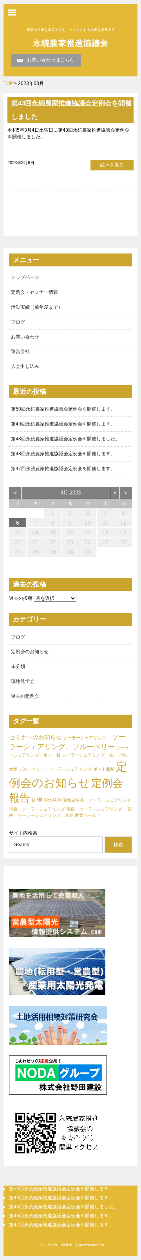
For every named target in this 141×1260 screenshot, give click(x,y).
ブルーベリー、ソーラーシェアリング (55, 769)
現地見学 (52, 800)
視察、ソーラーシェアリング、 (96, 809)
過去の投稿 (21, 598)
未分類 (18, 666)
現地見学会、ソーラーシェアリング (96, 800)
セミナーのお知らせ (35, 737)
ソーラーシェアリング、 (86, 737)
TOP (8, 83)
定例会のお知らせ (30, 651)
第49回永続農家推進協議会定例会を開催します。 (63, 424)
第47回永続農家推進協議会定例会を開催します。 (63, 468)
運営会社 (20, 351)
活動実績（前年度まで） (37, 307)
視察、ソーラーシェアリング (37, 809)
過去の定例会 (25, 696)
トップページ (25, 277)
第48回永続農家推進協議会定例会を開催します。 (63, 453)
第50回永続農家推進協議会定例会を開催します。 (63, 409)
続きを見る (112, 165)
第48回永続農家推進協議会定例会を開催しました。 (65, 439)
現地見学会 (22, 681)
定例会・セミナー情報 (34, 292)
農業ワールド (88, 815)
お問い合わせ (25, 337)
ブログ (18, 322)
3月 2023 (70, 493)
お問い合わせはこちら (50, 60)
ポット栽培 (104, 769)
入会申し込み (25, 366)
